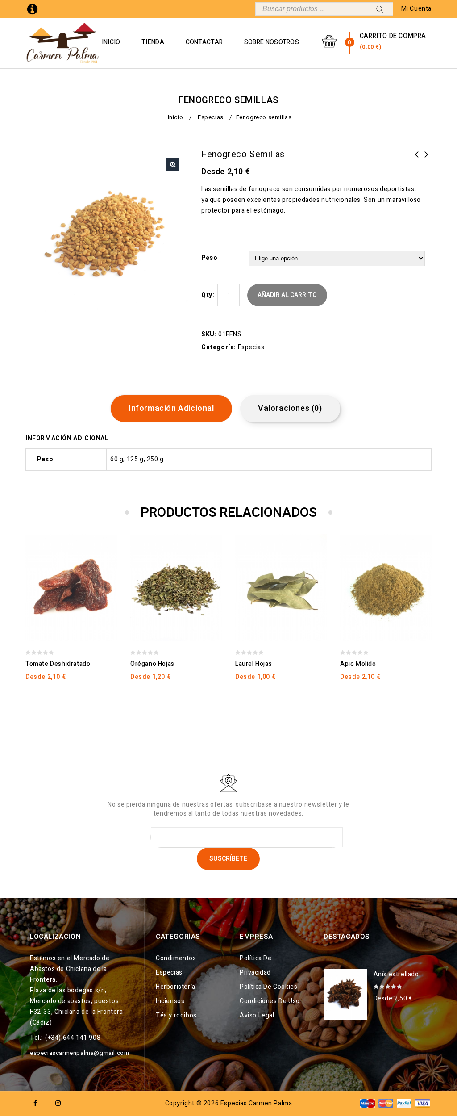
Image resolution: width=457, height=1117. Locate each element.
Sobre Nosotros (271, 42)
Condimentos (176, 958)
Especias (211, 117)
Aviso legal (257, 1015)
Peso (209, 258)
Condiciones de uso (270, 1001)
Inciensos (170, 1001)
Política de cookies (268, 986)
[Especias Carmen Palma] (62, 43)
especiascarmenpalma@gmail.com (79, 1053)
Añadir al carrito (287, 295)
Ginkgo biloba (417, 160)
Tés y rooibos (176, 1015)
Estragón (427, 160)
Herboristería (175, 986)
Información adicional (171, 408)
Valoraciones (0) (290, 408)
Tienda (152, 42)
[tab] (175, 408)
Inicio (111, 42)
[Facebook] (35, 1103)
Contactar (204, 42)
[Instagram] (58, 1103)
